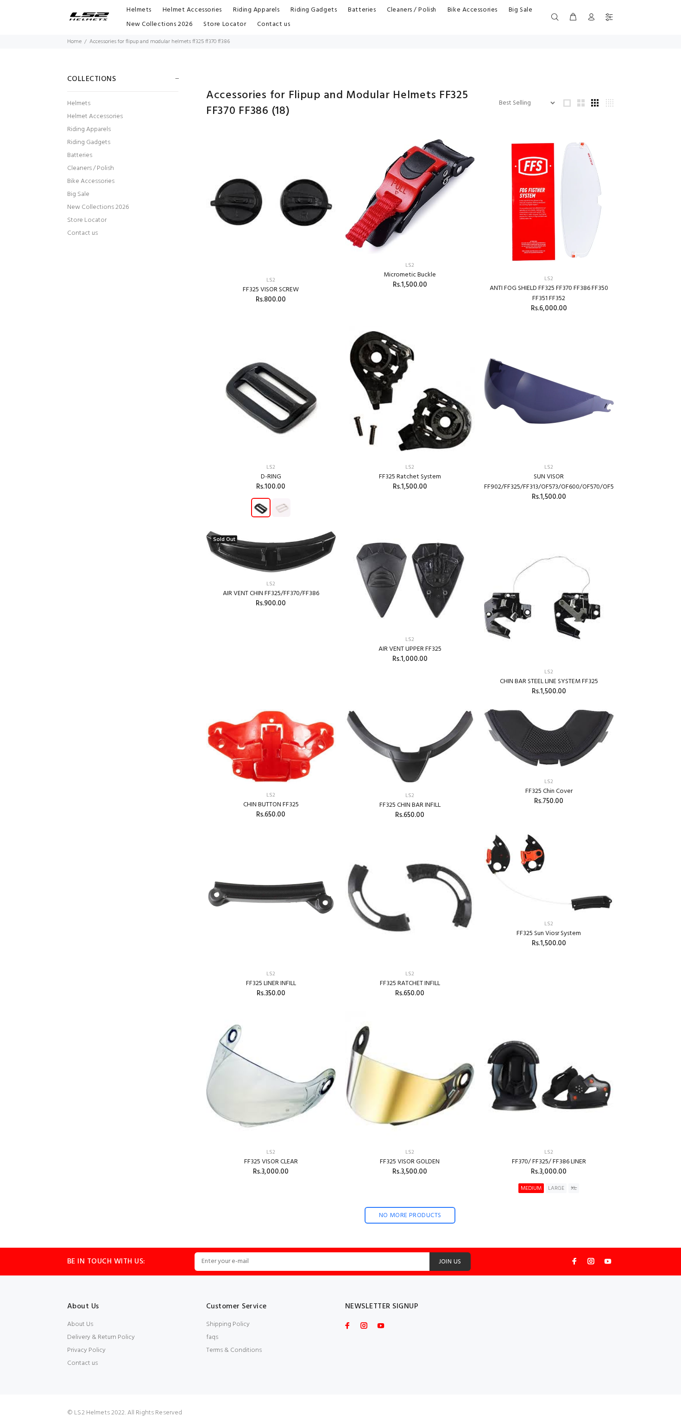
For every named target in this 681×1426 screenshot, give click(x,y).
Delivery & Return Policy (101, 1337)
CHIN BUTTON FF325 (271, 804)
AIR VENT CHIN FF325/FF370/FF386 (271, 593)
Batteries (79, 155)
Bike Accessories (90, 181)
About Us (80, 1324)
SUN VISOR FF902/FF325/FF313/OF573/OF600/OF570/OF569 (552, 481)
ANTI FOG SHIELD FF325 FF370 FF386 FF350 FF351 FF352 (549, 293)
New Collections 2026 (98, 207)
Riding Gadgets (88, 142)
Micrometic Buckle (410, 275)
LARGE (556, 1188)
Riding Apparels (89, 129)
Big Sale (78, 194)
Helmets (78, 103)
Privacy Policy (86, 1350)
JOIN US (450, 1261)
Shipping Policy (228, 1324)
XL (574, 1188)
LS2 (270, 280)
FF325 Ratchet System (410, 476)
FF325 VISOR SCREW (271, 289)
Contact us (82, 233)
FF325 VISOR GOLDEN (410, 1161)
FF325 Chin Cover (549, 791)
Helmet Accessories (95, 116)
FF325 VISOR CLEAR (271, 1161)
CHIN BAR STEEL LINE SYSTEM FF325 (549, 681)
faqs (212, 1337)
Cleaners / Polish (90, 168)
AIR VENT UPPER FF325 (409, 649)
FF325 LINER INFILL (271, 983)
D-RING (271, 476)
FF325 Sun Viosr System (549, 933)
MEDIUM (531, 1188)
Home (74, 41)
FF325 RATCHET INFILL (410, 983)
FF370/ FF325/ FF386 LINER (549, 1161)
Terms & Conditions (234, 1350)
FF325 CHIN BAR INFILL (410, 805)
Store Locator (87, 220)
